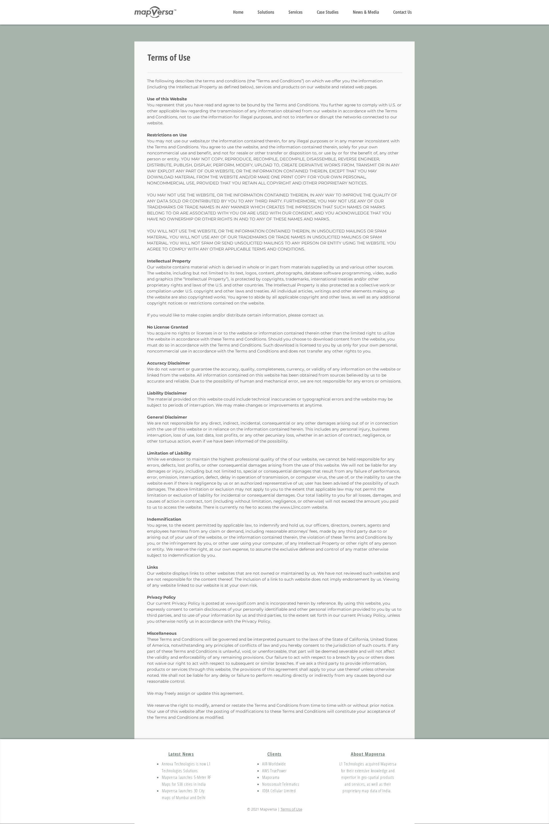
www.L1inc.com (295, 507)
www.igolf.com (241, 603)
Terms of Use (291, 809)
